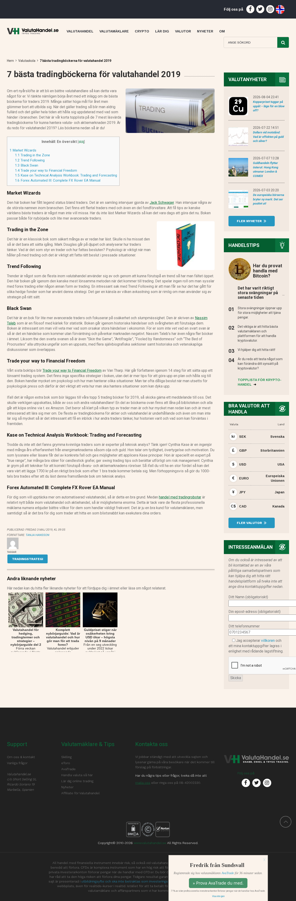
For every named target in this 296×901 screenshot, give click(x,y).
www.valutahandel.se (150, 843)
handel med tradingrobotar (180, 497)
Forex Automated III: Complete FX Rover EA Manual (57, 180)
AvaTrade (228, 873)
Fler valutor (250, 523)
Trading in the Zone (32, 155)
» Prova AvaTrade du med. (218, 883)
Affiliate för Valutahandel (80, 793)
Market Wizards (22, 150)
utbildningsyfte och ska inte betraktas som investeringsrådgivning (132, 881)
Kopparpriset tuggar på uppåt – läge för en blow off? (268, 106)
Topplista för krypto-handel (259, 382)
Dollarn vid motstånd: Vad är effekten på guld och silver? (268, 137)
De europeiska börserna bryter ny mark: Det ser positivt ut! (268, 199)
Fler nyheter (250, 221)
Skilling (66, 757)
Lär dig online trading (77, 781)
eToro (65, 763)
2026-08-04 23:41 (266, 97)
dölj (81, 142)
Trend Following (30, 160)
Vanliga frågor (17, 763)
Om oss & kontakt (21, 757)
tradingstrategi (27, 559)
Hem (10, 61)
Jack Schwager (162, 202)
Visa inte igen (218, 896)
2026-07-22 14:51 (266, 127)
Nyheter (67, 787)
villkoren (268, 640)
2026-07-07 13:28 (266, 158)
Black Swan (26, 165)
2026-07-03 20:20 (266, 190)
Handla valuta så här (77, 775)
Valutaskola (26, 61)
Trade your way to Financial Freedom (46, 170)
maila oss (142, 782)
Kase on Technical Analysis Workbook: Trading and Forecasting (66, 175)
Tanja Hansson (37, 535)
